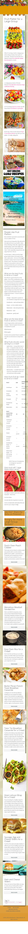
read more (14, 562)
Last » (20, 902)
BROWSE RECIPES (13, 909)
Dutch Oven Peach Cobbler (12, 546)
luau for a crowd (16, 106)
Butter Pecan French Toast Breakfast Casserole (13, 688)
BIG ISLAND (16, 907)
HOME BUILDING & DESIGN (13, 911)
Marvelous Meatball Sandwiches (13, 608)
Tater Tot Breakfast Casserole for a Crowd (14, 729)
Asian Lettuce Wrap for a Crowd (13, 796)
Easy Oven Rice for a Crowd (13, 650)
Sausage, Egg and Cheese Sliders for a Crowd (13, 839)
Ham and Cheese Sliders (12, 880)
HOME (9, 907)
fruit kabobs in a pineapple (16, 108)
